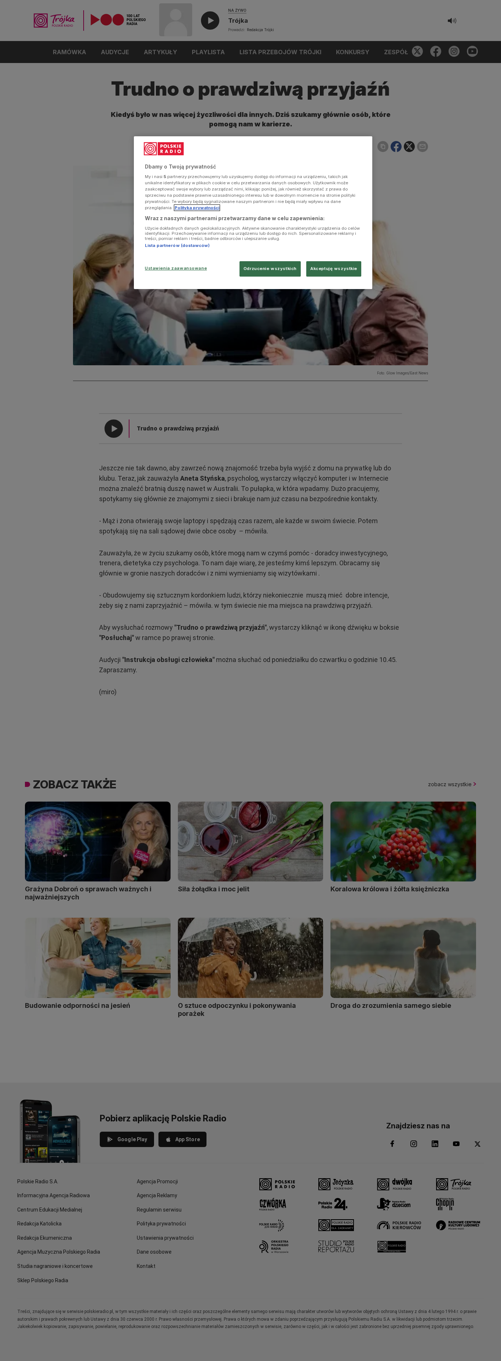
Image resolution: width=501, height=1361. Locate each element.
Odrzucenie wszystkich (270, 268)
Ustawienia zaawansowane (176, 268)
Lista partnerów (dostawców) (177, 245)
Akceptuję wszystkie (333, 268)
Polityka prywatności (197, 207)
